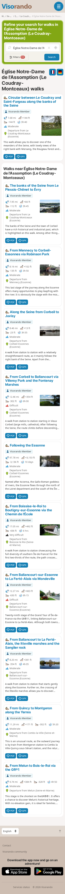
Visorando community (14, 851)
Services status (21, 887)
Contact (6, 845)
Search (52, 57)
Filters (18, 57)
